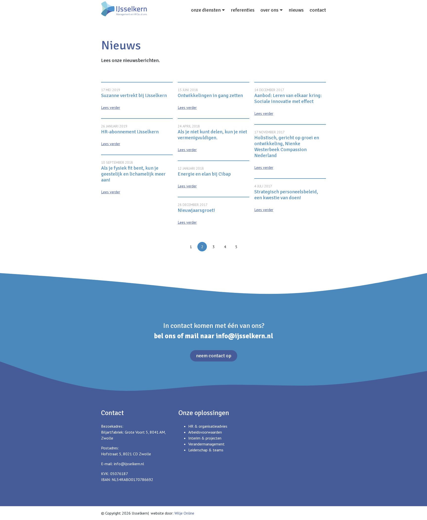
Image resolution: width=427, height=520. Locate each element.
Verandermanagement (206, 443)
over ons (269, 10)
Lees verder (110, 107)
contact (318, 10)
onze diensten (206, 10)
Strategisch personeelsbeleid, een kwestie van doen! (286, 195)
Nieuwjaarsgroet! (196, 210)
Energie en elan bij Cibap (204, 174)
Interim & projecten (204, 438)
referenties (243, 10)
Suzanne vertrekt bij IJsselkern (134, 95)
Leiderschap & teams (205, 449)
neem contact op (213, 356)
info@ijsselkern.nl (244, 336)
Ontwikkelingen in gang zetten (210, 95)
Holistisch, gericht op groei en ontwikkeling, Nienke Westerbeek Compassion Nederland (286, 147)
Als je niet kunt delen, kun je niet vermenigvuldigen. (212, 135)
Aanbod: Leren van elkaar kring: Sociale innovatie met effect (288, 98)
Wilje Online (184, 513)
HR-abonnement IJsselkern (130, 132)
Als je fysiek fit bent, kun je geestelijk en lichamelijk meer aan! (133, 174)
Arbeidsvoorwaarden (205, 432)
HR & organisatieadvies (207, 426)
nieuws (296, 10)
